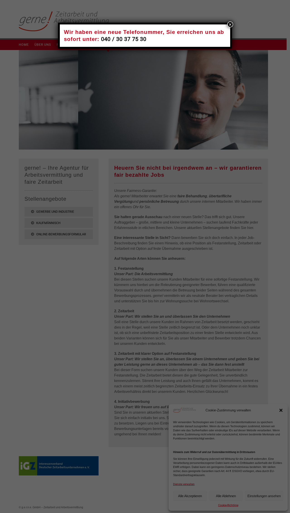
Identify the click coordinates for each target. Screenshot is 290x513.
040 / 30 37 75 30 (123, 39)
